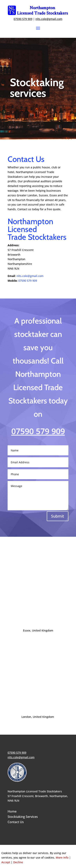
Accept (5, 862)
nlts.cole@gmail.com (48, 19)
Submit (57, 516)
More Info (62, 857)
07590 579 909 (27, 280)
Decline (18, 862)
